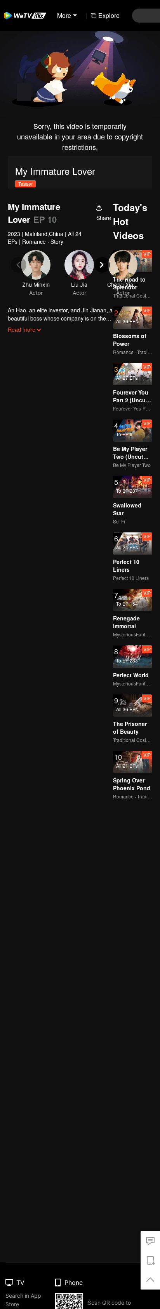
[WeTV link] (25, 15)
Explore (109, 15)
